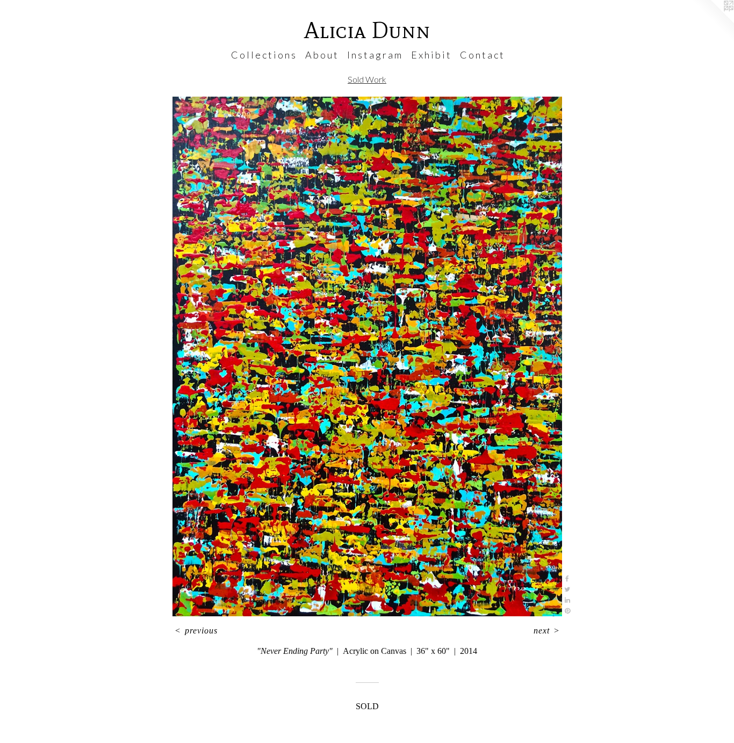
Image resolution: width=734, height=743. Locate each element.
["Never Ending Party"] (367, 357)
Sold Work (367, 79)
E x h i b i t (430, 55)
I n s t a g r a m (374, 55)
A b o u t (321, 55)
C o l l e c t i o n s (263, 55)
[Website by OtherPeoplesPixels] (712, 21)
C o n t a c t (481, 55)
